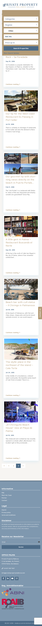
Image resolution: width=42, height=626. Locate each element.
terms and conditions (8, 515)
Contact (4, 500)
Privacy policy (6, 512)
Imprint (4, 510)
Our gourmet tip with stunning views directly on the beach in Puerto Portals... (21, 179)
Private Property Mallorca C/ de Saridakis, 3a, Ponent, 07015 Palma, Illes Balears (10, 561)
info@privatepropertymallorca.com (13, 573)
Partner (4, 498)
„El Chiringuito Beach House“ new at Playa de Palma (19, 427)
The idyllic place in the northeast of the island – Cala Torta (19, 365)
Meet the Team (7, 495)
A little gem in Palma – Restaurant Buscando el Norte (19, 242)
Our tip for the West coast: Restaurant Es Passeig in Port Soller (21, 116)
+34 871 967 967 (9, 568)
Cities (10, 31)
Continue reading (12, 84)
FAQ (3, 492)
